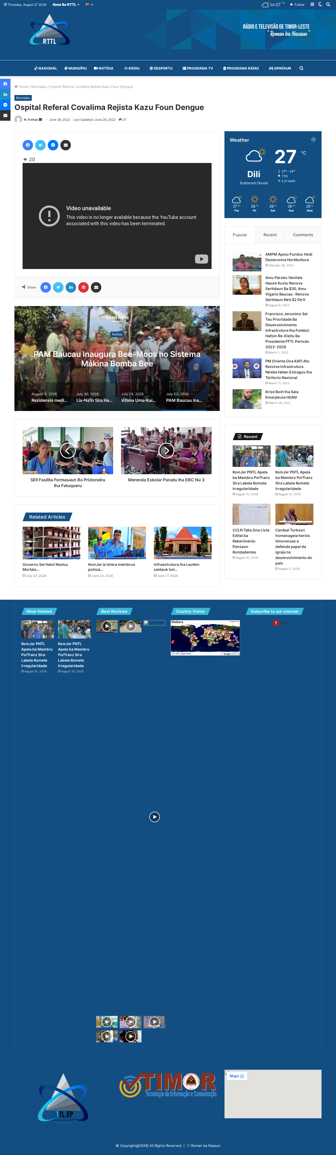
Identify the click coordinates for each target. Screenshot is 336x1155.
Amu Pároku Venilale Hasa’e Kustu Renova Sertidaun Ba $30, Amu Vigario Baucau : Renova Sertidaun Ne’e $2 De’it (287, 288)
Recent (270, 234)
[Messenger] (53, 145)
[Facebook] (28, 145)
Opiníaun (282, 68)
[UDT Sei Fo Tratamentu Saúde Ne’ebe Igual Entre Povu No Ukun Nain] (154, 1022)
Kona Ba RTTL (64, 4)
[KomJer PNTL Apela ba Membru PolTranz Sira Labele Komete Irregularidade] (252, 456)
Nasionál (47, 68)
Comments (303, 234)
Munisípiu (77, 68)
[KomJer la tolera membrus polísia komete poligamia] (117, 543)
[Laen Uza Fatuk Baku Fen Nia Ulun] (130, 1036)
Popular (240, 234)
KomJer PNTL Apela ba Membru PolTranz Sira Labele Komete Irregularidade (37, 654)
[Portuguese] (89, 4)
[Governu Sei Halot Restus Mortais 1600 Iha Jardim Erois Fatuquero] (51, 543)
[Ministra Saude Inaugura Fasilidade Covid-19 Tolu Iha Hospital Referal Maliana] (130, 1022)
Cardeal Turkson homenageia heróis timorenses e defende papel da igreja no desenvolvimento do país (293, 546)
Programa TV (199, 68)
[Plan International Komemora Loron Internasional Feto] (154, 817)
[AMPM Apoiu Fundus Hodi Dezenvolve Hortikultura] (247, 261)
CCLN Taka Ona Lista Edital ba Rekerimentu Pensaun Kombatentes (251, 541)
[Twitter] (40, 145)
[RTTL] (168, 29)
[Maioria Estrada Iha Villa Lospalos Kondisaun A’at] (130, 626)
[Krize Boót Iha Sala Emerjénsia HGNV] (247, 399)
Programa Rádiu (242, 68)
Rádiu (133, 68)
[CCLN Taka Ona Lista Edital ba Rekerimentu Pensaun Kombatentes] (252, 514)
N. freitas (31, 120)
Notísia (105, 68)
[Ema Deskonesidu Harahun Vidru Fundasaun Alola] (107, 1036)
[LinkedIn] (71, 287)
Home (23, 87)
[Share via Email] (65, 145)
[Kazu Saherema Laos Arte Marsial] (107, 1022)
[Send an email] (40, 120)
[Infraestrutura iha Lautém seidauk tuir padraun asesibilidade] (183, 543)
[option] (117, 358)
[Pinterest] (83, 287)
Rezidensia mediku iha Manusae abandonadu (117, 358)
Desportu (162, 68)
